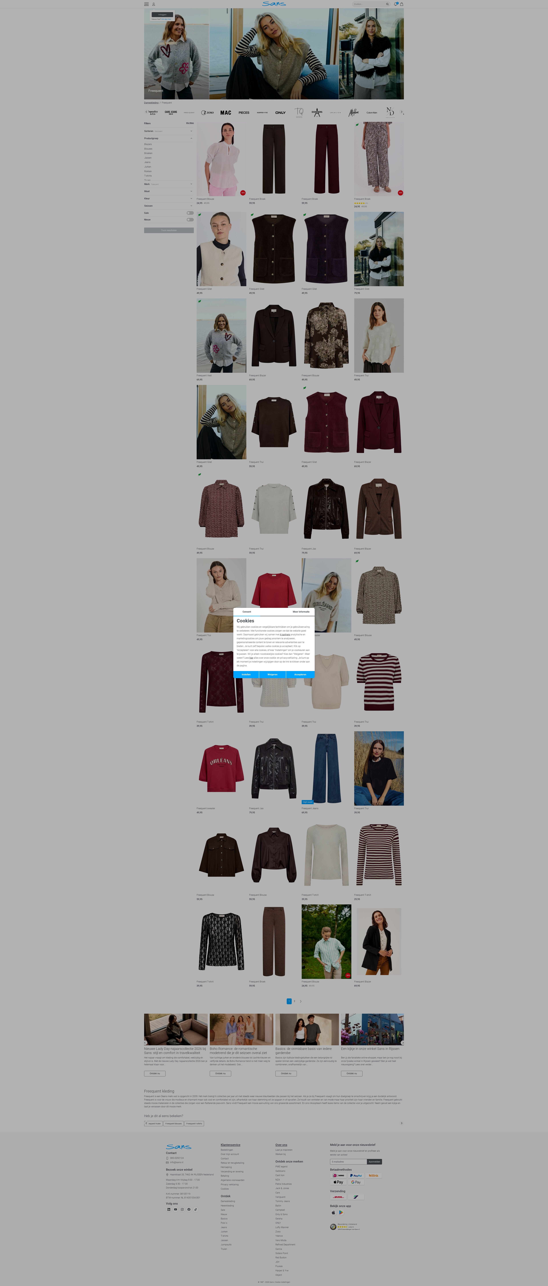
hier (251, 657)
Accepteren (300, 674)
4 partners (285, 634)
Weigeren (272, 674)
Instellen (246, 674)
